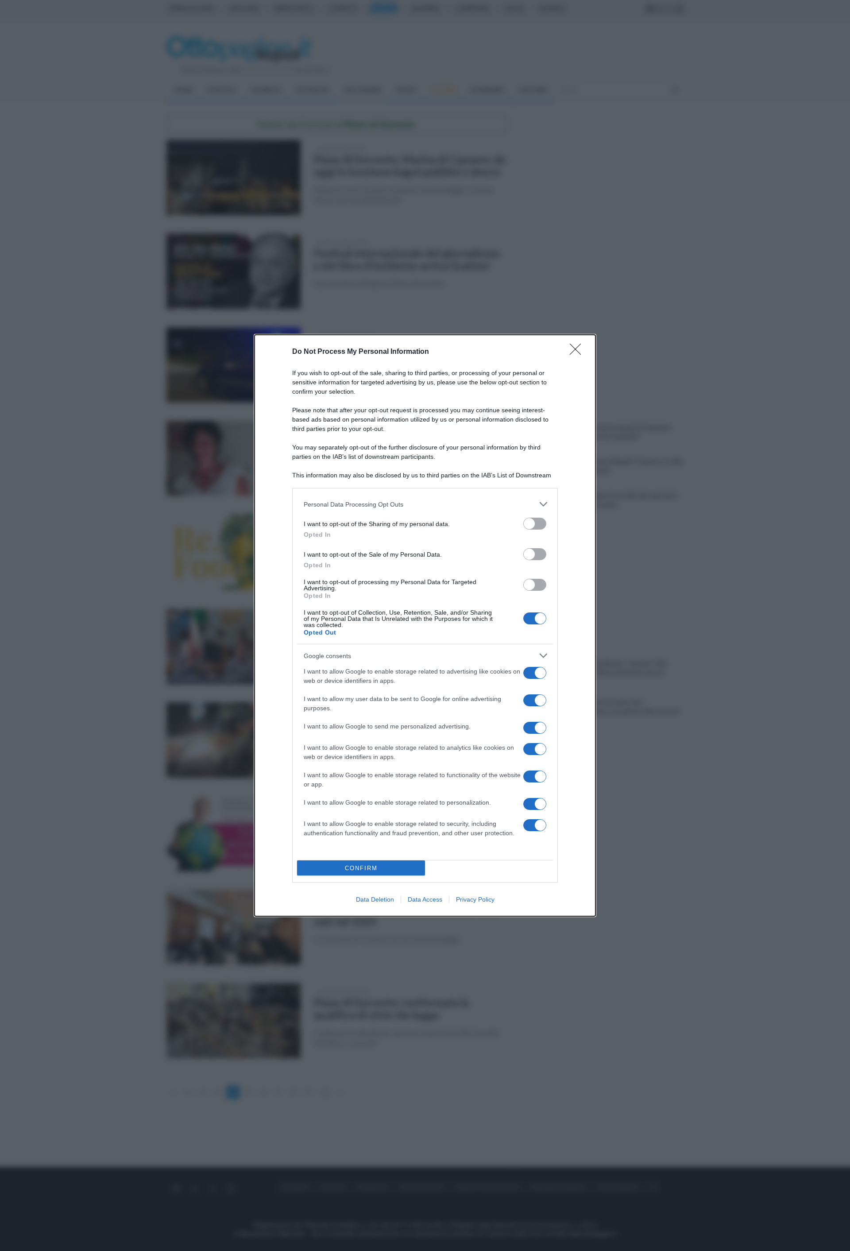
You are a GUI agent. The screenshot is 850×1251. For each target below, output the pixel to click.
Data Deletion (375, 899)
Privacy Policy (475, 899)
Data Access (425, 899)
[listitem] (425, 504)
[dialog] (425, 625)
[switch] (534, 524)
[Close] (578, 352)
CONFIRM (361, 868)
